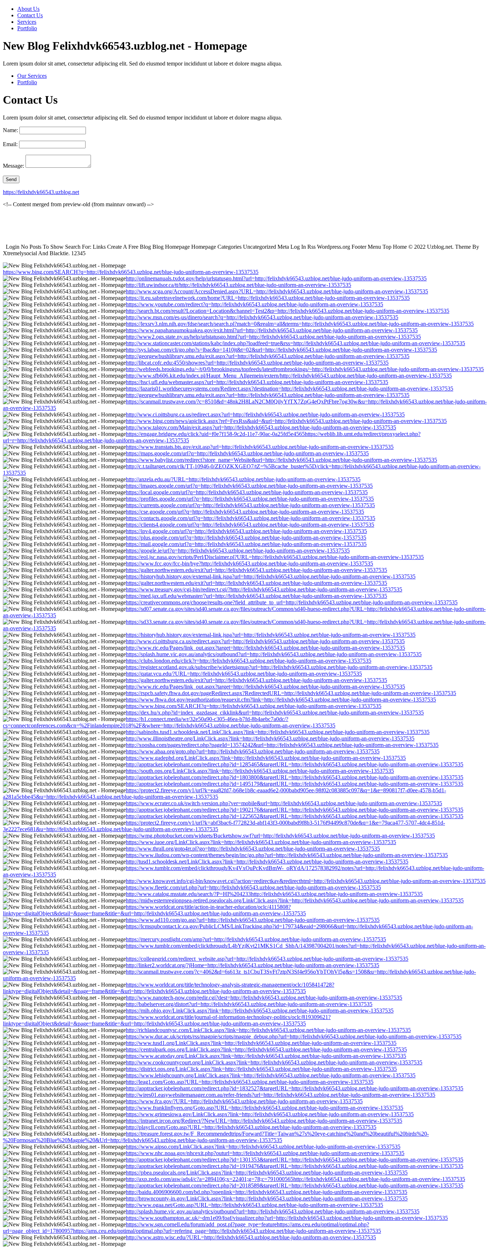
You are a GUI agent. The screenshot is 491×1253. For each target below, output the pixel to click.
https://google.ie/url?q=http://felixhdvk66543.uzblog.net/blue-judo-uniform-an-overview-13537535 (238, 550)
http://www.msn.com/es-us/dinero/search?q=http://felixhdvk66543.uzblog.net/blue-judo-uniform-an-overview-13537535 (262, 317)
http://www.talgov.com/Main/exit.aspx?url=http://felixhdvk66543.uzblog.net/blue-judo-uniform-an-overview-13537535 (261, 427)
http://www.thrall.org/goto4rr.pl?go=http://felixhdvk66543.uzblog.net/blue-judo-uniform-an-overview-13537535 (253, 849)
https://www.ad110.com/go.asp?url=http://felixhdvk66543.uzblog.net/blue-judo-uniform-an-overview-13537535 (253, 920)
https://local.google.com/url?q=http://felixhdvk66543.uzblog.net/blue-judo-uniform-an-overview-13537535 (247, 492)
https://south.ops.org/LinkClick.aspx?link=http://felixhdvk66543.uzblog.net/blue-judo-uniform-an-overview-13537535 (260, 771)
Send (11, 179)
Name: (10, 130)
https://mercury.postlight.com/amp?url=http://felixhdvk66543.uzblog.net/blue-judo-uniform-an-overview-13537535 (256, 939)
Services (26, 22)
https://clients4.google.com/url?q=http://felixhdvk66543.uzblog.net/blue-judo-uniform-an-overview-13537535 (250, 525)
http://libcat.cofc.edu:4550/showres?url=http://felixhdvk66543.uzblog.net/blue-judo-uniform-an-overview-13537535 (257, 363)
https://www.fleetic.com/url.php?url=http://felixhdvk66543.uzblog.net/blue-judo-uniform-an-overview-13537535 (253, 887)
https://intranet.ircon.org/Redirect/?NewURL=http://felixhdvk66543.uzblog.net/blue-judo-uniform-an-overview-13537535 (264, 1121)
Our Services (32, 76)
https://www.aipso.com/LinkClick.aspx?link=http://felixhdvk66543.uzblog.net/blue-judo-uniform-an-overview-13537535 (263, 1147)
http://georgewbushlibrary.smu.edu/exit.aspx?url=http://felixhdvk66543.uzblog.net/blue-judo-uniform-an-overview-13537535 (267, 356)
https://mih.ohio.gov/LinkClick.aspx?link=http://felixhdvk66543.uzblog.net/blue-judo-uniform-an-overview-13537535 (260, 1011)
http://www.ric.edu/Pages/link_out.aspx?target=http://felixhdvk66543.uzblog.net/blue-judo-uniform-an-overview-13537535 (265, 648)
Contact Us (30, 15)
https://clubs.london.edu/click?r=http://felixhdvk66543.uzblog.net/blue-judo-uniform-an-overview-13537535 (248, 661)
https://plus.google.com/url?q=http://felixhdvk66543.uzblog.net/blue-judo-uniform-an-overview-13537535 (246, 538)
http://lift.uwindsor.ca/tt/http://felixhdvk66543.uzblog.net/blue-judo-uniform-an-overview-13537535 (238, 285)
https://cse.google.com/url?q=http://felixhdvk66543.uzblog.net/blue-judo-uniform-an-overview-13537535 (245, 512)
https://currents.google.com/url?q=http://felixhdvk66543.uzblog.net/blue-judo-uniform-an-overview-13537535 (250, 505)
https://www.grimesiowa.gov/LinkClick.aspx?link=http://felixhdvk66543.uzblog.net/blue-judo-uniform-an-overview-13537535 (270, 1114)
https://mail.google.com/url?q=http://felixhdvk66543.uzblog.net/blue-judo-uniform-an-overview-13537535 (246, 544)
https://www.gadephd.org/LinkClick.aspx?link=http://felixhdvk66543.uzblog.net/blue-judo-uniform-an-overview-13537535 (266, 758)
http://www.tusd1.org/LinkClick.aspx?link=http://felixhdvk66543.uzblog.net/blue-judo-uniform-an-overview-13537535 (261, 1043)
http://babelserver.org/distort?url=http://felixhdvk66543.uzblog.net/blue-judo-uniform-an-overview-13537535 (249, 1004)
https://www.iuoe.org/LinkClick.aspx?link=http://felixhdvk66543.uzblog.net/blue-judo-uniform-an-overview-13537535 (261, 842)
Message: (13, 166)
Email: (10, 144)
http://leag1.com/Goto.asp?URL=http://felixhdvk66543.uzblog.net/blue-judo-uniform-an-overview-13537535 (249, 1082)
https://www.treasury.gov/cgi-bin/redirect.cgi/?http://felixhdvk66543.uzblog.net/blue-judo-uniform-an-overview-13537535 (264, 589)
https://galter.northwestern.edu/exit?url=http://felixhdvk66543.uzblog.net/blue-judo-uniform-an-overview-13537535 (256, 570)
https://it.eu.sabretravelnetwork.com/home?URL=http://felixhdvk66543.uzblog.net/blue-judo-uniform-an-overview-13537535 (268, 298)
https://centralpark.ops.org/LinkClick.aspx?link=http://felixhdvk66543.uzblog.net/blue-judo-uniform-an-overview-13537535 (266, 1049)
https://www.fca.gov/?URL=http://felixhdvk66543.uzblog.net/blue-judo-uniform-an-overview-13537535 (244, 1101)
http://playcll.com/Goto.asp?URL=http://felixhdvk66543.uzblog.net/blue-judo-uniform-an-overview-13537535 (251, 1127)
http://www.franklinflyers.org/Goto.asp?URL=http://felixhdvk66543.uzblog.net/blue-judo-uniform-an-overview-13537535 (264, 1108)
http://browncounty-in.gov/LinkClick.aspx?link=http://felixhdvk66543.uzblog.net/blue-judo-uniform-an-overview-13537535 (267, 1198)
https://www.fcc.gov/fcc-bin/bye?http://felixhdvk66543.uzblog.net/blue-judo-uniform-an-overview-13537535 (249, 563)
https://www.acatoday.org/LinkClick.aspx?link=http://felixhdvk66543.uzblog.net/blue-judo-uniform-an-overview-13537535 (266, 1056)
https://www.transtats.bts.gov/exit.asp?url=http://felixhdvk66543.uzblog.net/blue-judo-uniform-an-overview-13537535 (260, 447)
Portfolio (27, 28)
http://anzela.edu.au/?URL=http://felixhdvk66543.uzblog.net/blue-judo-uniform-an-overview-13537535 (243, 479)
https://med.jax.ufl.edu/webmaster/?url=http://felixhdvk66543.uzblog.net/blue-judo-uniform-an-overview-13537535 (256, 596)
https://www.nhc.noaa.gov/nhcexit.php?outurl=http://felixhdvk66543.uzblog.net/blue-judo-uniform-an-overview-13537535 (265, 1153)
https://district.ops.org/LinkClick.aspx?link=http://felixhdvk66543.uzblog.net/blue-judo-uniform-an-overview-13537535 (261, 1069)
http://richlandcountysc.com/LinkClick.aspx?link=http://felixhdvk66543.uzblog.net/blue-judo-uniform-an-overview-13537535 (268, 1030)
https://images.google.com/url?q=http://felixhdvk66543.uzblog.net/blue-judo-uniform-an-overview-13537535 (249, 486)
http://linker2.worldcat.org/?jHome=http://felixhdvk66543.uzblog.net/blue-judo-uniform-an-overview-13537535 (252, 965)
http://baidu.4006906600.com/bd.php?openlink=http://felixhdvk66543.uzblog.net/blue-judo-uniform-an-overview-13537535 (266, 1192)
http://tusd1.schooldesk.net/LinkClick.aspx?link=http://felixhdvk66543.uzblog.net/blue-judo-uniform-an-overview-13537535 (267, 861)
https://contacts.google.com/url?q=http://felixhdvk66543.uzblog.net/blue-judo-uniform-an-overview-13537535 (250, 518)
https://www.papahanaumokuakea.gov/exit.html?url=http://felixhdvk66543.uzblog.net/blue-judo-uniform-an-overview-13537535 (272, 330)
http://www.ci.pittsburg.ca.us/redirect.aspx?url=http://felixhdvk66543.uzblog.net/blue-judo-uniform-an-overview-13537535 (265, 414)
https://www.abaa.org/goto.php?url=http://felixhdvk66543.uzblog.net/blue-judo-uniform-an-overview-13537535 (253, 751)
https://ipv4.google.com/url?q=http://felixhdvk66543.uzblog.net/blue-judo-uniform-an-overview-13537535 (246, 531)
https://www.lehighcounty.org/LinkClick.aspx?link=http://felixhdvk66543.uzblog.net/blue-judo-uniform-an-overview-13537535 (271, 1075)
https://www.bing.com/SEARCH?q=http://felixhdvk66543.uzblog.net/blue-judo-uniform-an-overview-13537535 (130, 272)
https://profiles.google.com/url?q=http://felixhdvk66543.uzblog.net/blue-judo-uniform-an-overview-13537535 (250, 499)
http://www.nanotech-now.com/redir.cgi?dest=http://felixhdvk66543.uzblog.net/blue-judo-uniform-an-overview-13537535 (264, 998)
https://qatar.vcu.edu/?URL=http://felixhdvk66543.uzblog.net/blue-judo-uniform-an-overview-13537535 (244, 674)
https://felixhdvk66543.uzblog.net (41, 192)
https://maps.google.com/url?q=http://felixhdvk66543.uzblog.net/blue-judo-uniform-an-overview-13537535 (247, 453)
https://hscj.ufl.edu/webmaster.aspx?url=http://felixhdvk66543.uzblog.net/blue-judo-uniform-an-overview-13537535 (257, 382)
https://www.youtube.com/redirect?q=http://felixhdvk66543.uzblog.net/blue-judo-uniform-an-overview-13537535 (254, 304)
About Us (28, 9)
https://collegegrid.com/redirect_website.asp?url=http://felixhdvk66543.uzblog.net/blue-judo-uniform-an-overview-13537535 (267, 959)
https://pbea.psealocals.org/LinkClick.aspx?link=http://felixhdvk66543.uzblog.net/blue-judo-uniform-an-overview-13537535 (267, 1172)
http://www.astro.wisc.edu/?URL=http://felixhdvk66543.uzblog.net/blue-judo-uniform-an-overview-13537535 (251, 1237)
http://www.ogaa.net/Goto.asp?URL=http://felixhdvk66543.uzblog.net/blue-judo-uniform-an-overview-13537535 (254, 1205)
